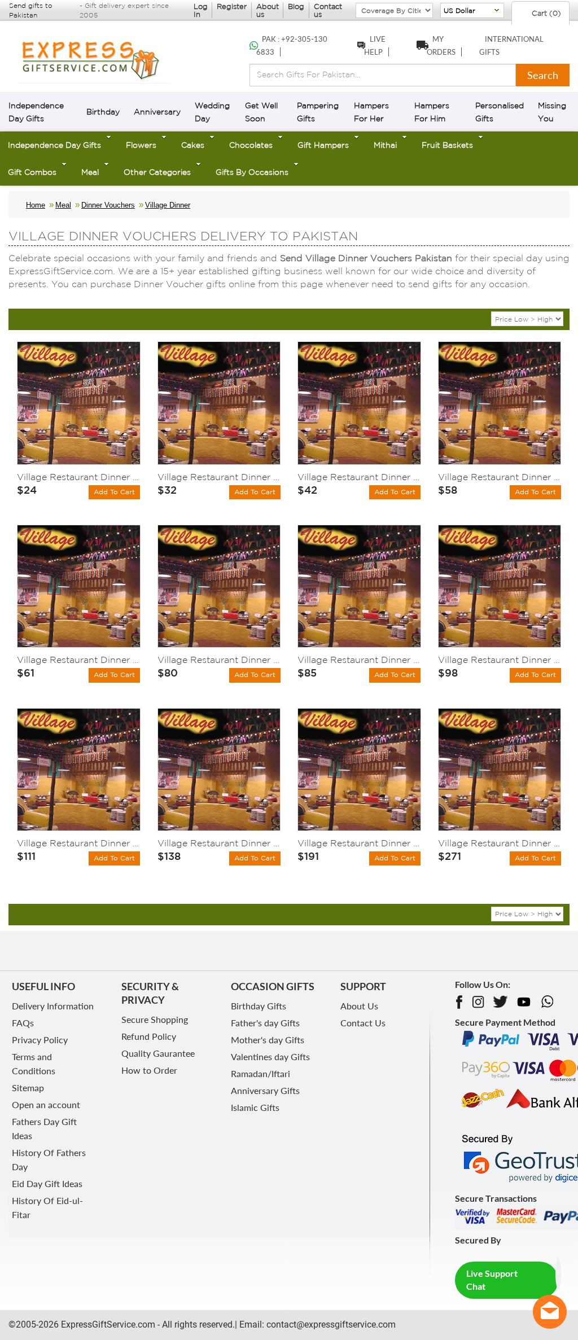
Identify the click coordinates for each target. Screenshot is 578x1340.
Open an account (46, 1104)
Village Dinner (167, 205)
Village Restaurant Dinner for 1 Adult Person (219, 477)
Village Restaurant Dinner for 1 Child (79, 477)
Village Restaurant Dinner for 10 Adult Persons (500, 843)
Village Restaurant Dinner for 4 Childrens (219, 659)
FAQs (23, 1022)
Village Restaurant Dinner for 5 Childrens (500, 659)
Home (35, 205)
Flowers (141, 145)
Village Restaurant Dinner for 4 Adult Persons (79, 843)
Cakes (192, 145)
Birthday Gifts (258, 1005)
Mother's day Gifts (267, 1039)
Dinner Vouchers (108, 205)
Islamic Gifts (255, 1107)
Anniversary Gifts (265, 1090)
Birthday (103, 111)
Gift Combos (32, 172)
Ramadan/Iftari (260, 1073)
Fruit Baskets (447, 145)
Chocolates (251, 145)
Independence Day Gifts (54, 145)
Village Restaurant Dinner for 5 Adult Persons (219, 843)
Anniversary (157, 111)
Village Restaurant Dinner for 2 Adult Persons (500, 477)
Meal (90, 172)
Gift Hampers (323, 145)
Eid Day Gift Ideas (47, 1183)
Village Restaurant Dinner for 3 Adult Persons (359, 659)
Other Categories (157, 172)
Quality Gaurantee (158, 1053)
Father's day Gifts (265, 1022)
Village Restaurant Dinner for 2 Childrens (359, 477)
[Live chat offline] (550, 1312)
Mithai (385, 145)
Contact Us (363, 1022)
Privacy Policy (40, 1039)
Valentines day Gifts (270, 1056)
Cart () (545, 13)
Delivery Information (53, 1005)
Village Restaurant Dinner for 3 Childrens (79, 659)
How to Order (149, 1070)
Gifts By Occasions (252, 172)
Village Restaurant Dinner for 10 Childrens (359, 843)
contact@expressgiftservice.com (330, 1324)
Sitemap (28, 1087)
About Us (359, 1005)
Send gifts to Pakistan (30, 10)
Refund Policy (148, 1036)
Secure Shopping (154, 1019)
